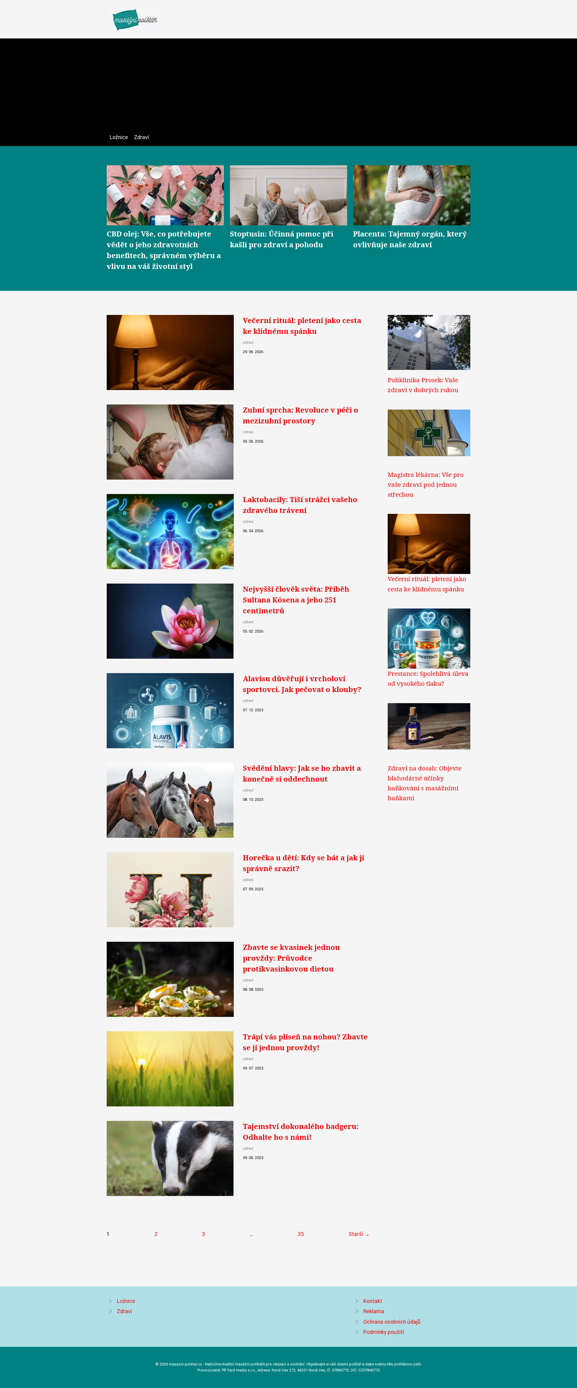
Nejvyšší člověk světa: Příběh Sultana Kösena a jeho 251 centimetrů (296, 599)
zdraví (248, 342)
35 (301, 1234)
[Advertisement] (288, 88)
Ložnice (119, 137)
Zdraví (141, 137)
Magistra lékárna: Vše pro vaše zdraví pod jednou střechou (426, 484)
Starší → (359, 1234)
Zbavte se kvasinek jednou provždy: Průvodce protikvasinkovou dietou (291, 958)
